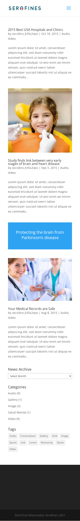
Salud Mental (17, 412)
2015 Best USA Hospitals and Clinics (35, 29)
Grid (54, 436)
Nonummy (47, 442)
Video (12, 39)
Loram (33, 442)
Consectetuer (28, 436)
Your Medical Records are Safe (31, 308)
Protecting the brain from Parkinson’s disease (40, 234)
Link (23, 442)
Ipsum (13, 442)
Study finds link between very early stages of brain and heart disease (34, 162)
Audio (66, 34)
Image (12, 406)
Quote (60, 442)
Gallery (13, 400)
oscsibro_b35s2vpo (25, 34)
